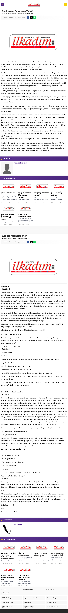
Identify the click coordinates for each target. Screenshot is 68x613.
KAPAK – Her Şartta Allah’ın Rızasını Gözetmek (40, 555)
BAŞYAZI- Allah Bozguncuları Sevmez (24, 215)
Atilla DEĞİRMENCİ (20, 163)
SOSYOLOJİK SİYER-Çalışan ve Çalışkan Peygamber (24, 577)
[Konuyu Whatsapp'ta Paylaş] (34, 17)
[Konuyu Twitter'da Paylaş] (31, 17)
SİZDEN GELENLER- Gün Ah (8, 193)
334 (7, 17)
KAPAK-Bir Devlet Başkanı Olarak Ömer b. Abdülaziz (58, 193)
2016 (17, 13)
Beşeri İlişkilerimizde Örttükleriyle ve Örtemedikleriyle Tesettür (7, 217)
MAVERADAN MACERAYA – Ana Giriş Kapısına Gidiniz (42, 193)
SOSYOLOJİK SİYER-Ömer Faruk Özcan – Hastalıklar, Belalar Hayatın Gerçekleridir (8, 555)
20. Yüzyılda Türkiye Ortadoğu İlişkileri (57, 554)
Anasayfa (4, 13)
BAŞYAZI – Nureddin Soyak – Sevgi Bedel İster (7, 577)
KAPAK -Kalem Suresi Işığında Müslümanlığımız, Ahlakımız (24, 194)
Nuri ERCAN (18, 524)
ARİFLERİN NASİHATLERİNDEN (23, 554)
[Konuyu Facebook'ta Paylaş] (28, 17)
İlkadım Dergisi (11, 13)
